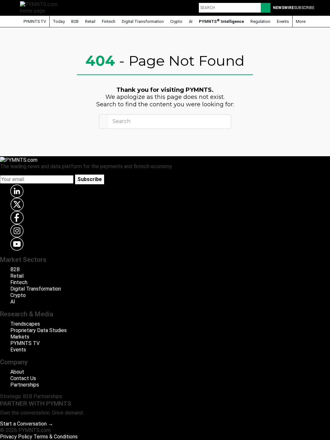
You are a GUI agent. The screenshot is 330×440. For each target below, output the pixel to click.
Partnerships (24, 385)
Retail (90, 21)
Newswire (283, 7)
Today (59, 21)
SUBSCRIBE (304, 7)
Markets (19, 337)
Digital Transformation (143, 21)
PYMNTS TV (34, 21)
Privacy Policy (16, 437)
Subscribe (89, 179)
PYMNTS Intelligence (221, 21)
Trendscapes (25, 324)
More (301, 21)
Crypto (176, 21)
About (17, 372)
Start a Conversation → (26, 424)
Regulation (260, 21)
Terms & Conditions (56, 437)
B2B (75, 21)
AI (190, 21)
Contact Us (23, 378)
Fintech (108, 21)
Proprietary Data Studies (38, 330)
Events (283, 21)
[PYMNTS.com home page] (41, 7)
